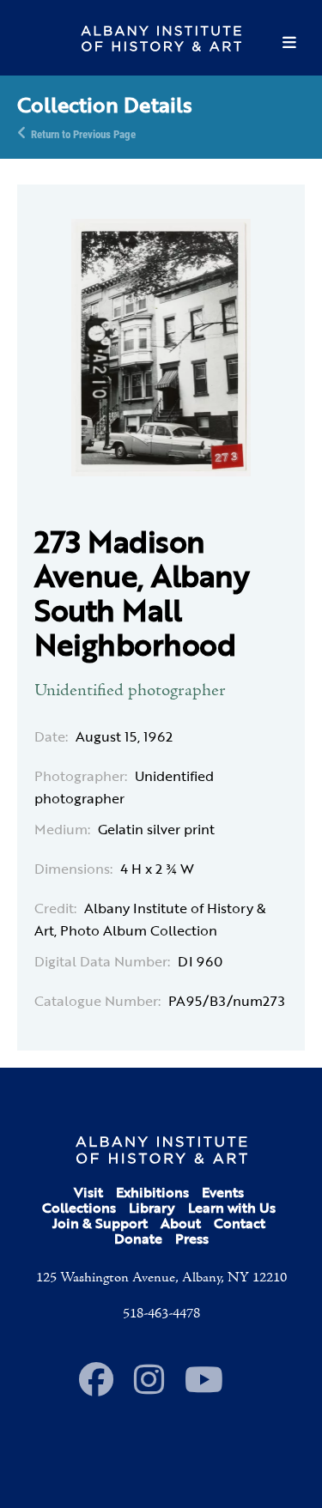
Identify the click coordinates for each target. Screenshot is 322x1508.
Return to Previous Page (83, 133)
